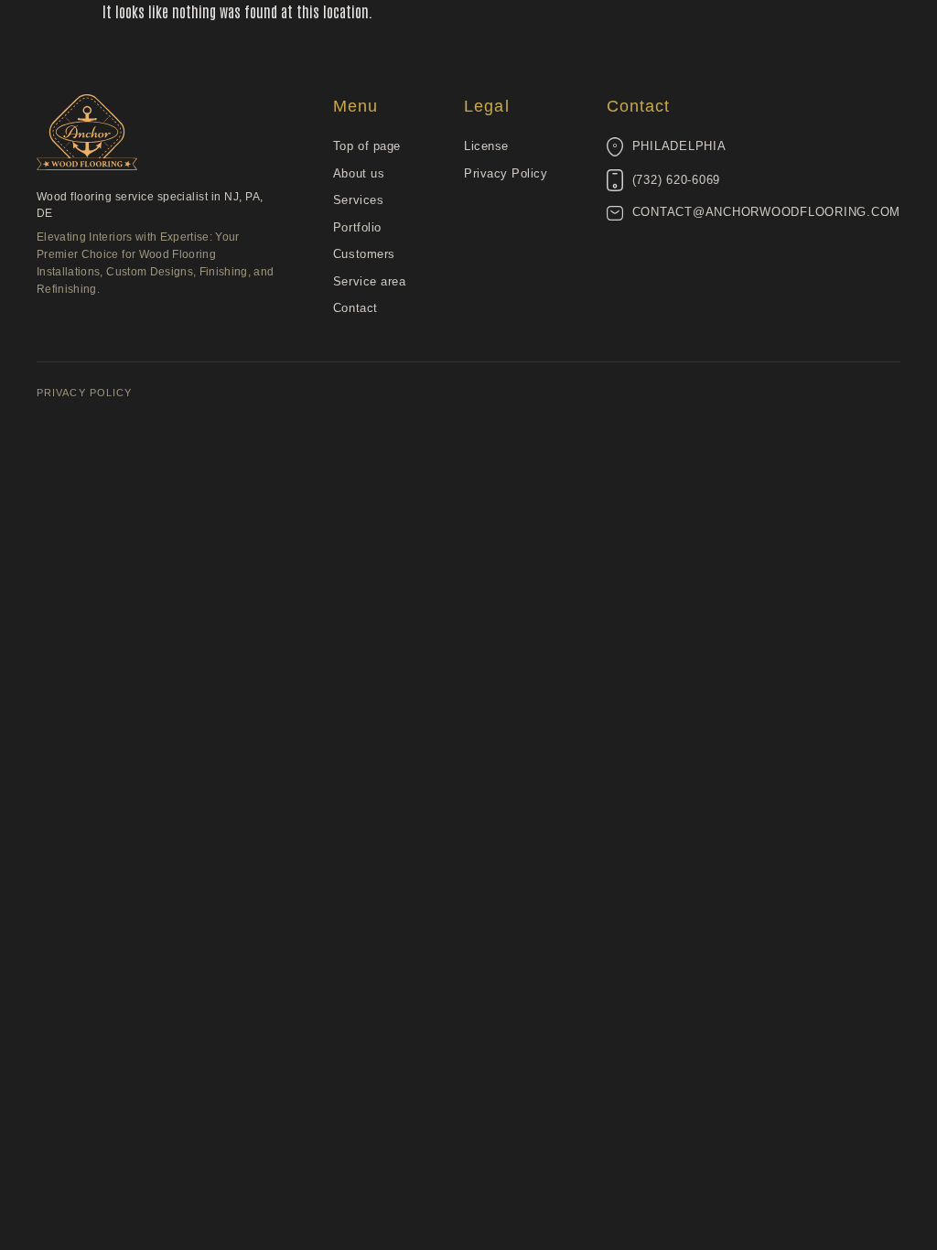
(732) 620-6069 (676, 180)
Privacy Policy (505, 173)
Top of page (367, 146)
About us (358, 173)
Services (358, 200)
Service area (369, 281)
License (486, 146)
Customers (364, 254)
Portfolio (357, 227)
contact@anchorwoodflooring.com (766, 212)
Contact (355, 308)
